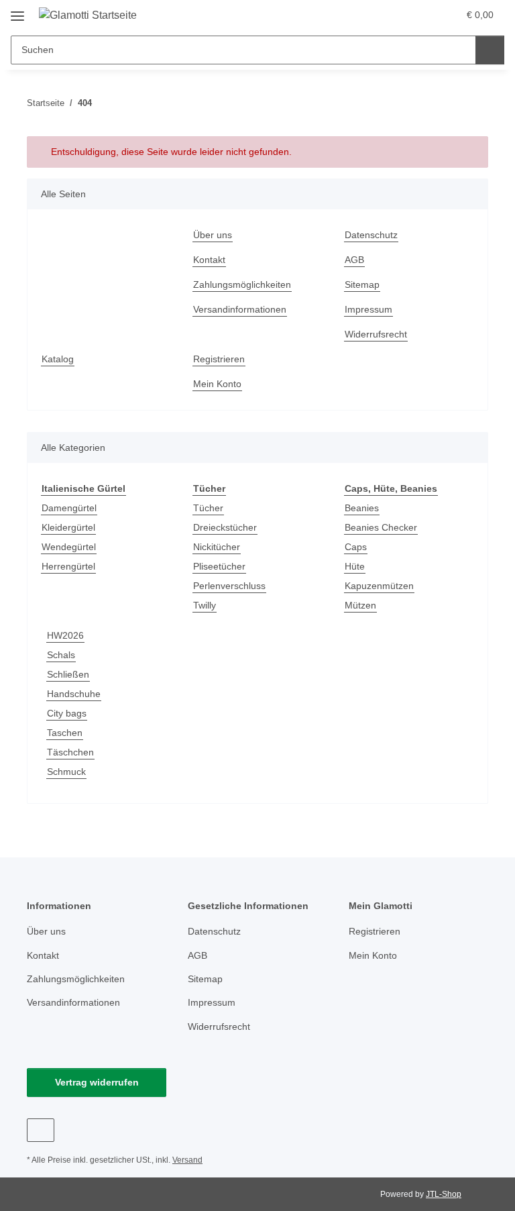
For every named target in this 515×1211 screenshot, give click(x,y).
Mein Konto (217, 383)
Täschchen (70, 752)
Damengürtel (69, 508)
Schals (61, 654)
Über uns (212, 234)
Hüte (355, 566)
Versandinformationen (239, 309)
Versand (187, 1160)
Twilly (204, 605)
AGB (354, 259)
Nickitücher (216, 546)
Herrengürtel (68, 566)
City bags (67, 713)
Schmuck (66, 771)
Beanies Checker (381, 527)
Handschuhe (74, 693)
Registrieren (219, 359)
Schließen (68, 674)
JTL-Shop (443, 1194)
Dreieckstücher (225, 527)
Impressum (368, 309)
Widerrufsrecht (376, 334)
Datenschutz (371, 234)
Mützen (360, 605)
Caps (356, 546)
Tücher (208, 508)
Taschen (64, 732)
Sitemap (362, 284)
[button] (395, 14)
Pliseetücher (219, 566)
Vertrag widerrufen (97, 1082)
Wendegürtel (69, 546)
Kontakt (209, 259)
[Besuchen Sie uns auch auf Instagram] (40, 1130)
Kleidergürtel (68, 527)
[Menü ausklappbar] (17, 11)
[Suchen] (489, 50)
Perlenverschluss (229, 585)
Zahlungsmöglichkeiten (242, 284)
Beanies (362, 508)
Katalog (58, 359)
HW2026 (65, 635)
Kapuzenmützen (379, 585)
